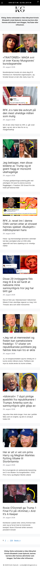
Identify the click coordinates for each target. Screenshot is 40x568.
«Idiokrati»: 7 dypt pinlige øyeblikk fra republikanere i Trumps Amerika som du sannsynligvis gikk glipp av (19, 401)
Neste (17, 540)
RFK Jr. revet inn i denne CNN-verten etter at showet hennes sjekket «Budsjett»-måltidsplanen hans (20, 225)
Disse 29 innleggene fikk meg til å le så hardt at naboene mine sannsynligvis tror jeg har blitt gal (18, 285)
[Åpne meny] (2, 3)
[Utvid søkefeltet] (38, 3)
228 (11, 540)
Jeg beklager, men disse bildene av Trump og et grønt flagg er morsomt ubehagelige (17, 167)
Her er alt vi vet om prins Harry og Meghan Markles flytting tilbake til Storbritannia (19, 457)
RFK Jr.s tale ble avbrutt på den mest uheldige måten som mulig (19, 113)
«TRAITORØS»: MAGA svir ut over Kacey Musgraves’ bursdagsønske (18, 60)
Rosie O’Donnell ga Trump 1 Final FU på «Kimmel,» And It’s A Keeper (19, 511)
